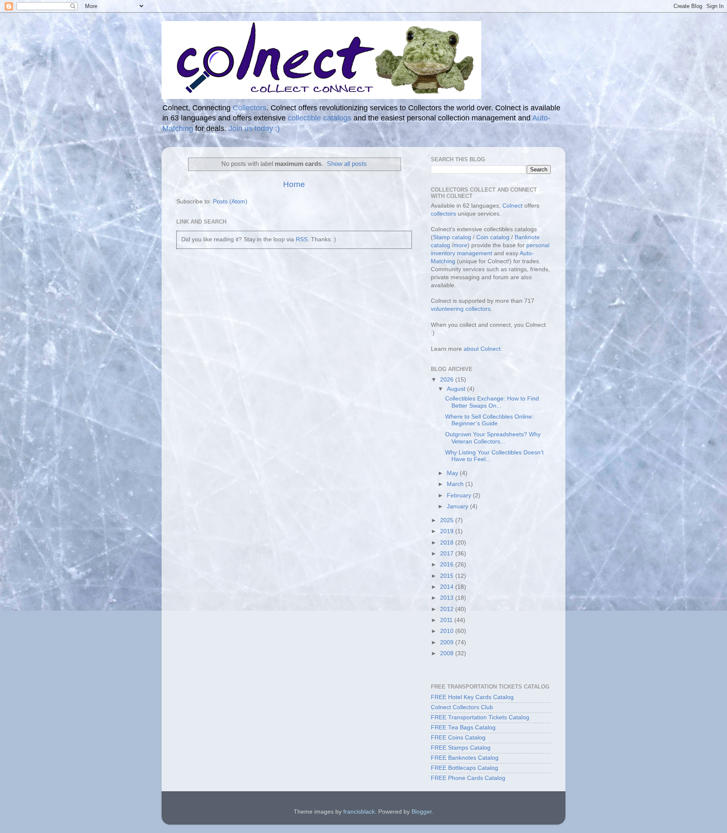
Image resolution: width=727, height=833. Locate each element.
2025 (447, 520)
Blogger (421, 812)
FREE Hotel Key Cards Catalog (472, 697)
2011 (447, 620)
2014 (447, 587)
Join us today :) (254, 128)
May (453, 473)
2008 (447, 653)
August (457, 389)
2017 (447, 553)
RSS (302, 239)
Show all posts (347, 163)
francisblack (359, 812)
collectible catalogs (319, 118)
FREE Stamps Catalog (461, 748)
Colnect (512, 206)
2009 (447, 642)
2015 (447, 576)
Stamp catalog (452, 237)
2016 (447, 564)
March (456, 484)
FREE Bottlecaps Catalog (464, 768)
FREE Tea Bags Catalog (463, 727)
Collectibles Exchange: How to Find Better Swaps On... (492, 401)
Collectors (249, 108)
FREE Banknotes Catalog (465, 758)
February (460, 495)
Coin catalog (492, 237)
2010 (447, 631)
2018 (447, 542)
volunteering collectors (461, 309)
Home (294, 184)
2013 (447, 598)
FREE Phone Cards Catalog (468, 778)
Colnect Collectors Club (462, 707)
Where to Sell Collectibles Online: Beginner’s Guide (489, 420)
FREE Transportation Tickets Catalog (480, 717)
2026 (447, 379)
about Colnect (482, 349)
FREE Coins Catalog (458, 737)
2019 (447, 531)
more (460, 245)
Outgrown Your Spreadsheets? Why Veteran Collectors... (493, 437)
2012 (447, 609)
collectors (443, 214)
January (458, 506)
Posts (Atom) (230, 201)
